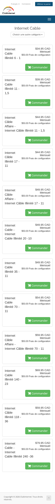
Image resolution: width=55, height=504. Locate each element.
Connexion (26, 4)
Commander (39, 67)
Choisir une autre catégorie (27, 34)
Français (14, 4)
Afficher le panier (44, 4)
